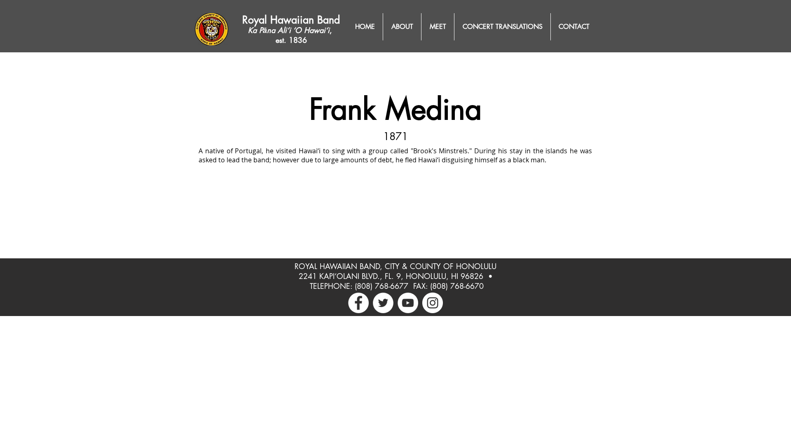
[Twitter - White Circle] (383, 303)
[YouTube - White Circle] (408, 303)
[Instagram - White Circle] (432, 303)
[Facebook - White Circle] (358, 303)
